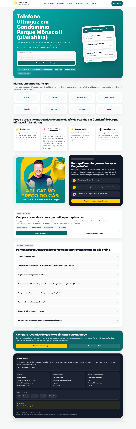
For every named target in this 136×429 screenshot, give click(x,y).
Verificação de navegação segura (27, 406)
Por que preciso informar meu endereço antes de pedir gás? (39, 293)
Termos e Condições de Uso (26, 380)
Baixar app (117, 3)
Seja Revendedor (58, 377)
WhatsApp (52, 396)
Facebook (25, 396)
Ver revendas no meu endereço (95, 201)
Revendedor (61, 3)
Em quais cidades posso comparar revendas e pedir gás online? (40, 320)
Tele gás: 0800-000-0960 (26, 368)
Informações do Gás (23, 385)
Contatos (93, 3)
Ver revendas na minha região (46, 63)
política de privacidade (44, 414)
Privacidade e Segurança (25, 383)
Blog (89, 380)
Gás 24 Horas (57, 385)
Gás (86, 3)
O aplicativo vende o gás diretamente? (31, 275)
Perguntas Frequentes (95, 377)
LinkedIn (43, 396)
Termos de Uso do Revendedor (62, 380)
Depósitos (56, 383)
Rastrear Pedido (49, 3)
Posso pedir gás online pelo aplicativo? (31, 302)
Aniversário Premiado (95, 383)
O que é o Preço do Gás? (26, 256)
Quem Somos (21, 377)
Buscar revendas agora (94, 233)
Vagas (90, 385)
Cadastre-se (79, 3)
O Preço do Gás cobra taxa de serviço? (31, 311)
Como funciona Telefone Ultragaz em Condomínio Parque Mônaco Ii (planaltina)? (46, 266)
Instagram (35, 396)
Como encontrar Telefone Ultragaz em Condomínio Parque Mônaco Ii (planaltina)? (46, 284)
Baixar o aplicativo (41, 233)
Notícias (69, 3)
